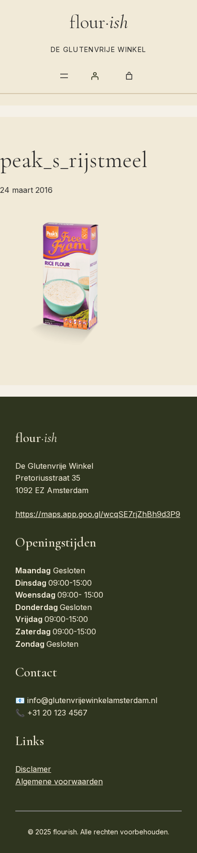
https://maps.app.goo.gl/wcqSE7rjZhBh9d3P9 (97, 514)
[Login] (94, 75)
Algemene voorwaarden (59, 781)
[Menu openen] (64, 76)
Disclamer (33, 769)
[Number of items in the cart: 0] (129, 75)
